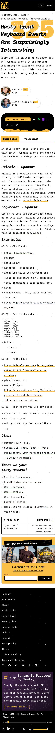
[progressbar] (5, 722)
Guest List (9, 616)
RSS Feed (7, 599)
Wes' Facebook (13, 497)
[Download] (12, 125)
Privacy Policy (12, 654)
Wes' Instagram (14, 487)
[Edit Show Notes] (16, 125)
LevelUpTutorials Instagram (22, 482)
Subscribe (45, 578)
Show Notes (10, 139)
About (5, 605)
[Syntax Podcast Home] (5, 8)
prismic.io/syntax (35, 200)
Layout (6, 638)
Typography (9, 643)
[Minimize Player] (46, 714)
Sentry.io (8, 621)
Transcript (31, 139)
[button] (3, 730)
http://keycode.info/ (18, 253)
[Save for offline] (7, 125)
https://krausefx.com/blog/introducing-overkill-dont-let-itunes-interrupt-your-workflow (29, 395)
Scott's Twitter (14, 502)
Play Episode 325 (19, 119)
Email (6, 575)
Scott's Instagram (16, 477)
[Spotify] (38, 119)
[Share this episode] (47, 119)
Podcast (7, 594)
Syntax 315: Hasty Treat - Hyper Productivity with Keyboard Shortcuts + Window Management (29, 452)
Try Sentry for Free (17, 707)
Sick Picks (9, 610)
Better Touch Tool (16, 443)
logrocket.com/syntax (27, 233)
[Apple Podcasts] (43, 119)
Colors (6, 632)
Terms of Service (13, 660)
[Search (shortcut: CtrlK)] (41, 5)
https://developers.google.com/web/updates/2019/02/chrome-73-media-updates (29, 370)
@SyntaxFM (40, 507)
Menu (49, 5)
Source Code (9, 627)
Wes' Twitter (12, 492)
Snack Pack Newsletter (28, 570)
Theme (5, 649)
